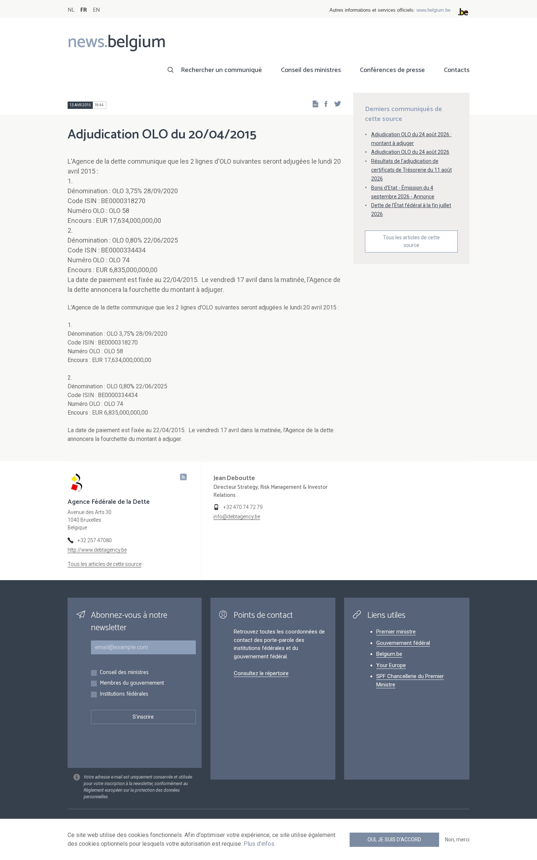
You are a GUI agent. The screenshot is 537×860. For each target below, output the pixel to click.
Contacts (456, 70)
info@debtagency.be (236, 517)
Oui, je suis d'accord (394, 839)
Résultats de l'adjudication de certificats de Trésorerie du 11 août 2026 (411, 170)
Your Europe (391, 665)
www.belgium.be (433, 10)
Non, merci (457, 839)
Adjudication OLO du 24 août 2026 (410, 152)
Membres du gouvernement (132, 683)
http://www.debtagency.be (97, 550)
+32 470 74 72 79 (243, 507)
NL (71, 10)
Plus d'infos (259, 843)
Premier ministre (396, 631)
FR (83, 10)
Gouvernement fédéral (403, 643)
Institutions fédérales (124, 694)
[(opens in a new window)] (323, 104)
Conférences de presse (392, 70)
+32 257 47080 (94, 540)
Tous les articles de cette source (411, 241)
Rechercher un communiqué (221, 70)
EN (96, 10)
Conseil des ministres (311, 70)
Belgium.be (389, 654)
